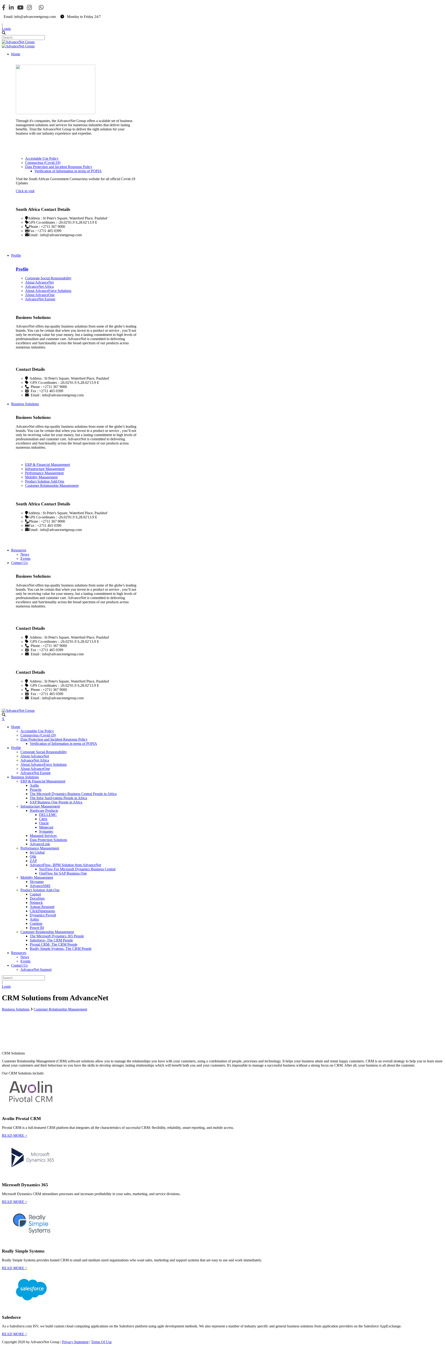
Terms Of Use (101, 1342)
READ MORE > (14, 1135)
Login (6, 29)
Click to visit (25, 191)
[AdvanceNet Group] (18, 42)
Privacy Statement (75, 1342)
